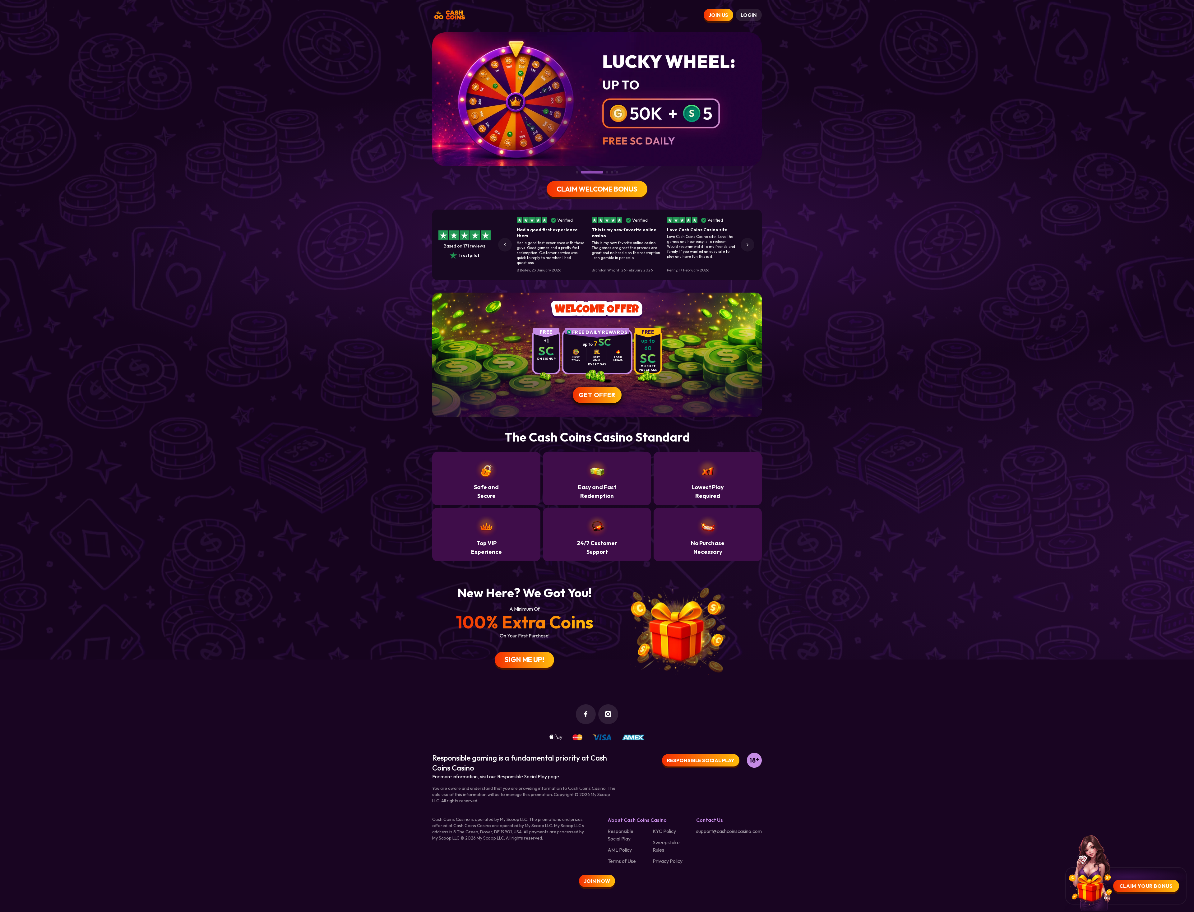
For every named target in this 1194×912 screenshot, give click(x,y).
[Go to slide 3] (587, 172)
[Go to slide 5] (617, 172)
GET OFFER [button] (597, 395)
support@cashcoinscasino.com (729, 831)
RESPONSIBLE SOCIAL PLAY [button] (700, 760)
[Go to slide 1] (577, 172)
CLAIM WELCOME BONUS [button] (597, 189)
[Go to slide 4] (602, 172)
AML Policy (620, 850)
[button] (505, 245)
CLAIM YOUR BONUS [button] (1146, 886)
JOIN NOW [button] (597, 881)
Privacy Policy (668, 861)
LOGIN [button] (749, 15)
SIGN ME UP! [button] (524, 659)
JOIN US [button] (718, 15)
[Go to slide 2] (582, 172)
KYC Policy (664, 831)
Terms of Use (622, 861)
